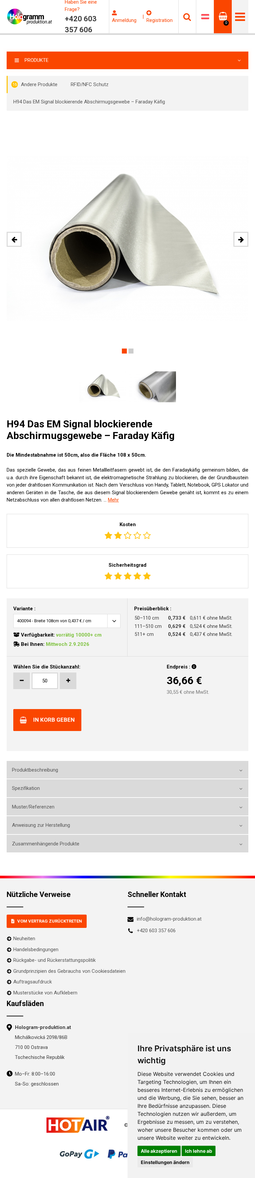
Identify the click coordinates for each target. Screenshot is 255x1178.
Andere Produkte (34, 84)
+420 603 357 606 (156, 931)
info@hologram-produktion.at (169, 919)
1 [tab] (124, 351)
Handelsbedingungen (35, 950)
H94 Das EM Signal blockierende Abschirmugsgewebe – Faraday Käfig (89, 102)
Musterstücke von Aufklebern (45, 993)
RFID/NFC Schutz (90, 84)
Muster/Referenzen (33, 807)
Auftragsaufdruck (32, 982)
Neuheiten (24, 939)
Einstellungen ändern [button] (165, 1162)
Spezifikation (26, 788)
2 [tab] (130, 351)
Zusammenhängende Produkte (45, 844)
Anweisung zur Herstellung (41, 825)
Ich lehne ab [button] (198, 1151)
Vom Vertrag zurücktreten (49, 921)
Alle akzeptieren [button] (159, 1151)
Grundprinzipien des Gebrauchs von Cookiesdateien (69, 971)
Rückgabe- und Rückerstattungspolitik (54, 960)
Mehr (113, 500)
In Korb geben (54, 719)
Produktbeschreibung (35, 770)
